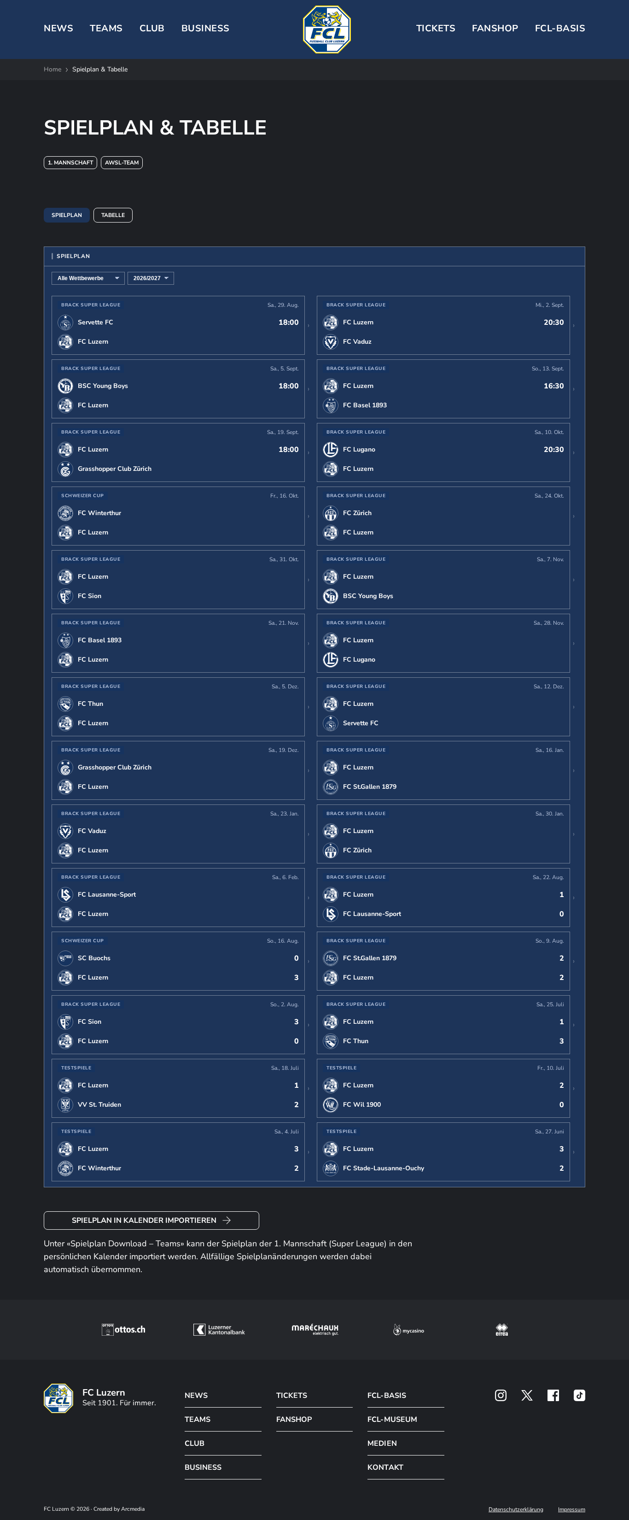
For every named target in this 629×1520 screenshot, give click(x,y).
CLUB (152, 28)
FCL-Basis (560, 28)
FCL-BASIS (386, 1396)
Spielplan (67, 215)
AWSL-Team (122, 162)
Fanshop (495, 28)
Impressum (571, 1509)
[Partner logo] (501, 1395)
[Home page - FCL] (327, 29)
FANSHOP (294, 1419)
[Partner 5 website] (502, 1330)
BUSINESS (205, 28)
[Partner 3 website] (315, 1330)
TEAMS (106, 28)
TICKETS (436, 28)
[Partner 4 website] (409, 1330)
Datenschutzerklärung (516, 1509)
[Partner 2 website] (219, 1330)
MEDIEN (381, 1443)
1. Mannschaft (70, 162)
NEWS (58, 28)
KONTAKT (385, 1467)
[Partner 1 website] (123, 1330)
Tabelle (113, 215)
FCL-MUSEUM (392, 1419)
